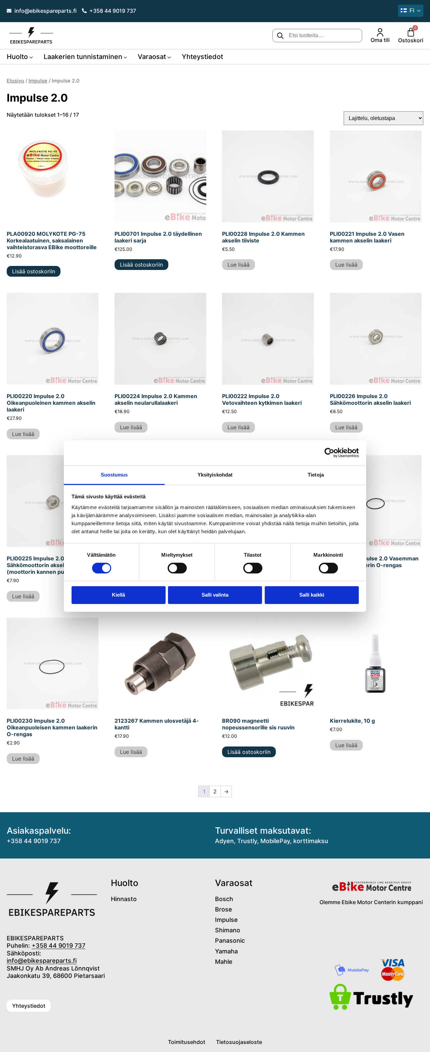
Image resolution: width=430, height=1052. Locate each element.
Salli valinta (215, 595)
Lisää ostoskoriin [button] (33, 271)
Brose (223, 909)
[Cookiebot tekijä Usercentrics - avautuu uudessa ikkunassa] (329, 453)
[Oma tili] (380, 32)
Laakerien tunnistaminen (83, 57)
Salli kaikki (311, 595)
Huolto (17, 57)
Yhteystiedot (202, 57)
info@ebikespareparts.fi (42, 960)
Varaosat (152, 57)
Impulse (38, 81)
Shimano (227, 930)
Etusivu (15, 81)
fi (412, 10)
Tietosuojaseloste (239, 1042)
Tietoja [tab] (316, 475)
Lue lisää (238, 264)
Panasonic (230, 940)
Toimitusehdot (186, 1042)
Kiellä (118, 595)
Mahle (223, 961)
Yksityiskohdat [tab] (215, 475)
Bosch (224, 898)
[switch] (177, 568)
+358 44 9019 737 (33, 840)
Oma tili (380, 40)
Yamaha (226, 951)
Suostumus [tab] (114, 475)
